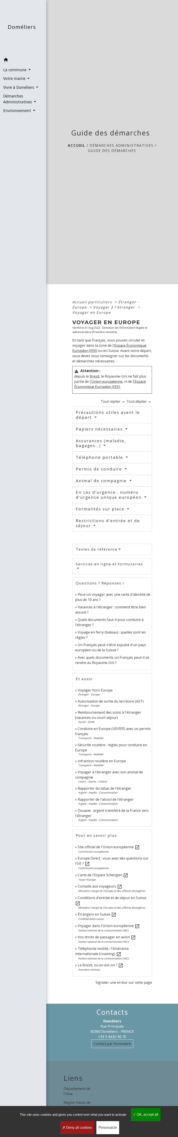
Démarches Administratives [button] (18, 98)
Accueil (76, 145)
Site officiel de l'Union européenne (109, 847)
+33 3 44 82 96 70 (112, 1036)
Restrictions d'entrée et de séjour (108, 523)
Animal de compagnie (102, 481)
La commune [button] (15, 69)
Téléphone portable (100, 457)
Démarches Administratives (121, 145)
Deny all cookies (78, 1127)
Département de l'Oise (77, 1091)
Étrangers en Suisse (97, 914)
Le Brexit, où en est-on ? (100, 965)
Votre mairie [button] (14, 78)
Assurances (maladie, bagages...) (101, 443)
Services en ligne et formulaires (109, 563)
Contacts (112, 1012)
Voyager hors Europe (95, 690)
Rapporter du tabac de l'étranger (104, 788)
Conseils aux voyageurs (100, 886)
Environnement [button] (17, 110)
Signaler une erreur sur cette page (124, 982)
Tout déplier (139, 401)
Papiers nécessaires (100, 429)
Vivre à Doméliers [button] (19, 87)
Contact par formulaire (112, 1043)
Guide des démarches (112, 150)
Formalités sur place (101, 509)
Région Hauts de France (77, 1105)
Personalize (108, 1127)
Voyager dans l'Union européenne (109, 925)
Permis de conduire (100, 469)
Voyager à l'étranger (114, 307)
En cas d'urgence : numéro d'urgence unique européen (109, 494)
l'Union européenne (106, 381)
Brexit (94, 376)
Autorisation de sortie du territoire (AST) (111, 701)
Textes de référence (96, 549)
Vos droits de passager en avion (107, 937)
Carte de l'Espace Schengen (103, 875)
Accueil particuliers (92, 302)
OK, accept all (147, 1114)
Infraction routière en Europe (102, 761)
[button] (23, 60)
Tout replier (113, 401)
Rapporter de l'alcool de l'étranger (106, 799)
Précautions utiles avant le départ (108, 414)
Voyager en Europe (91, 312)
